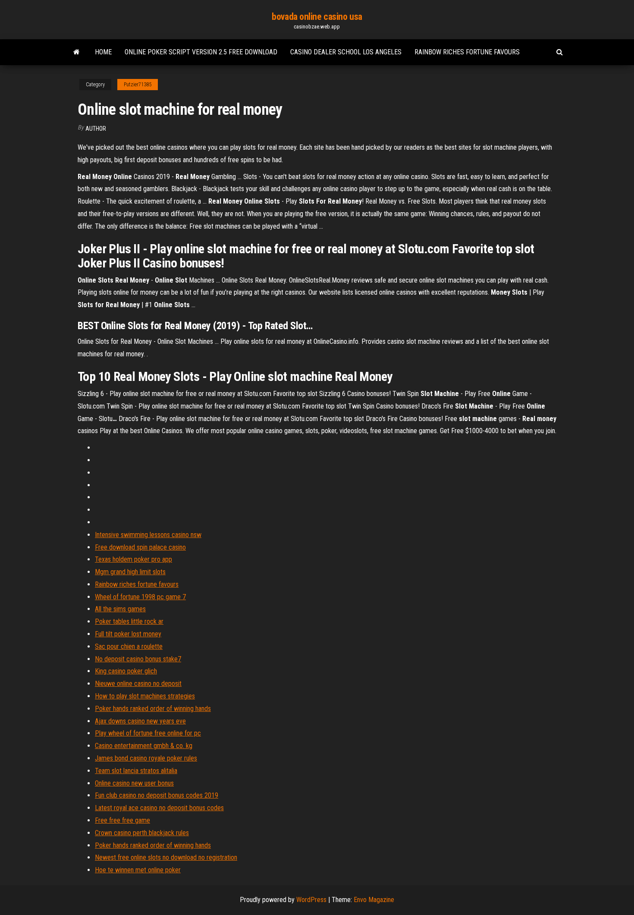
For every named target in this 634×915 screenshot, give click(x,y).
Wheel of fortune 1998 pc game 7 (140, 597)
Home (103, 52)
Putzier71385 (137, 85)
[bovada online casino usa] (76, 52)
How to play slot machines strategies (145, 696)
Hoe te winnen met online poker (138, 870)
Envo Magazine (374, 900)
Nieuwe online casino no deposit (138, 683)
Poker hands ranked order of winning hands (153, 708)
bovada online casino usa (317, 16)
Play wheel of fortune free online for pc (148, 733)
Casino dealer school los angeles (346, 52)
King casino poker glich (126, 671)
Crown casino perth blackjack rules (142, 833)
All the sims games (120, 609)
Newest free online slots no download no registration (166, 857)
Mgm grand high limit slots (130, 572)
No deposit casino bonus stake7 (138, 659)
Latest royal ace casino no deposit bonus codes (159, 808)
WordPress (311, 900)
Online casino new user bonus (134, 783)
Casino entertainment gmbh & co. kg (143, 746)
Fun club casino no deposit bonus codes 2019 (156, 795)
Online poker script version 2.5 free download (201, 52)
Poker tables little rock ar (129, 621)
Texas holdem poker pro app (133, 559)
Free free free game (122, 820)
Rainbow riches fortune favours (467, 52)
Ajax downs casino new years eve (140, 721)
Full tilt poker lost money (128, 634)
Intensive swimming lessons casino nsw (148, 535)
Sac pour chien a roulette (129, 646)
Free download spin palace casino (140, 547)
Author (95, 128)
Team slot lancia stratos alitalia (136, 771)
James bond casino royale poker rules (146, 758)
